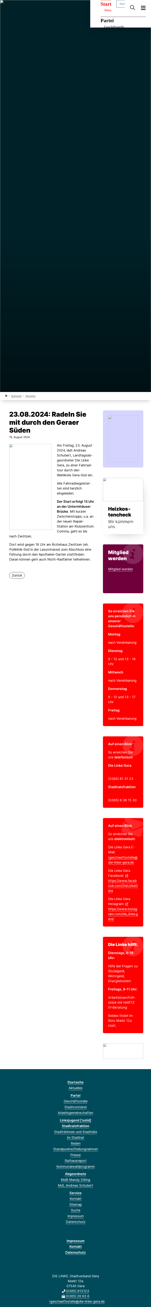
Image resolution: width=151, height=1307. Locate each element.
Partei (107, 20)
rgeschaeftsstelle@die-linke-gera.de (123, 859)
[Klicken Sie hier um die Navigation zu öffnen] (143, 7)
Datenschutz (75, 1222)
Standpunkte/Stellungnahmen (75, 1149)
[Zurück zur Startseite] (6, 396)
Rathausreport (76, 1161)
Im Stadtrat (75, 1137)
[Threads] (19, 7)
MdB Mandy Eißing (75, 1180)
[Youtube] (37, 7)
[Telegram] (31, 7)
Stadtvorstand (75, 1107)
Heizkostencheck (119, 512)
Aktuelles (30, 396)
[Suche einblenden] (132, 7)
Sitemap (75, 1204)
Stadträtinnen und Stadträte (75, 1132)
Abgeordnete (75, 1174)
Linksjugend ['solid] (75, 1120)
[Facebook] (7, 7)
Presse (75, 1155)
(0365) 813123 (77, 1291)
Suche (75, 1210)
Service (75, 1193)
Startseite (16, 396)
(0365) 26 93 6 (77, 1296)
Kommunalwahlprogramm (75, 1166)
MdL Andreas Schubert (75, 1185)
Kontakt (76, 1199)
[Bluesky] (25, 7)
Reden (75, 1143)
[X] (13, 7)
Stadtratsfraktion (75, 1126)
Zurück (17, 575)
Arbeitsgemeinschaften (75, 1113)
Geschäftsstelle (114, 27)
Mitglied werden (120, 569)
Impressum (75, 1216)
